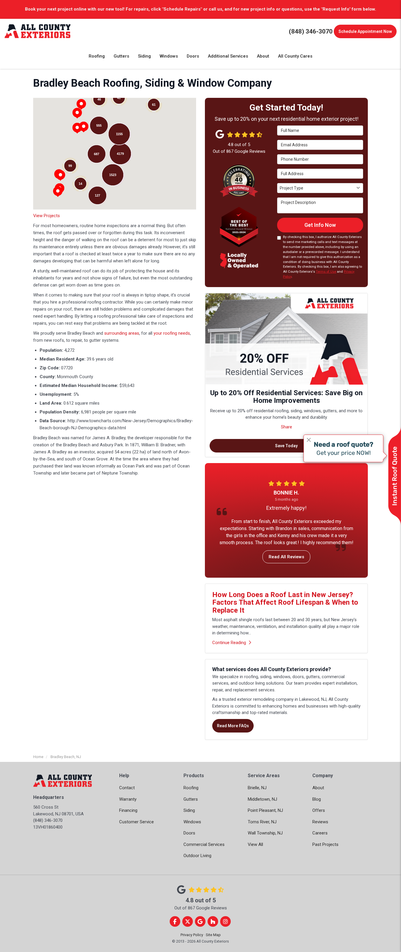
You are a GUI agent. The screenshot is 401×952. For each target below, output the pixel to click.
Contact (127, 787)
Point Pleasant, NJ (265, 810)
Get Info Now (320, 225)
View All (255, 844)
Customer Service (136, 821)
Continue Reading (229, 642)
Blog (316, 799)
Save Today (286, 445)
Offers (318, 810)
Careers (320, 833)
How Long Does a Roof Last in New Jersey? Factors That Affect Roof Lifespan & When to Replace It (285, 602)
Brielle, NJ (257, 787)
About (318, 787)
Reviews (320, 821)
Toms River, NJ (262, 821)
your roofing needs (172, 333)
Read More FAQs (233, 725)
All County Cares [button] (295, 56)
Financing (128, 810)
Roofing (190, 787)
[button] (60, 175)
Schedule (365, 31)
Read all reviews (286, 556)
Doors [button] (193, 56)
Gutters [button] (121, 56)
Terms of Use (326, 272)
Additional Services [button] (228, 56)
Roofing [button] (97, 56)
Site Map (213, 935)
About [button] (263, 56)
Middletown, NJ (262, 799)
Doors (189, 833)
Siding (189, 810)
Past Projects (325, 844)
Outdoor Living (197, 855)
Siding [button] (144, 56)
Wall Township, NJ (265, 833)
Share (286, 427)
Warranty (128, 799)
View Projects (46, 215)
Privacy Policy (192, 935)
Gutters (190, 799)
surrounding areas (121, 333)
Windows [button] (169, 56)
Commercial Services (204, 844)
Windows (192, 821)
